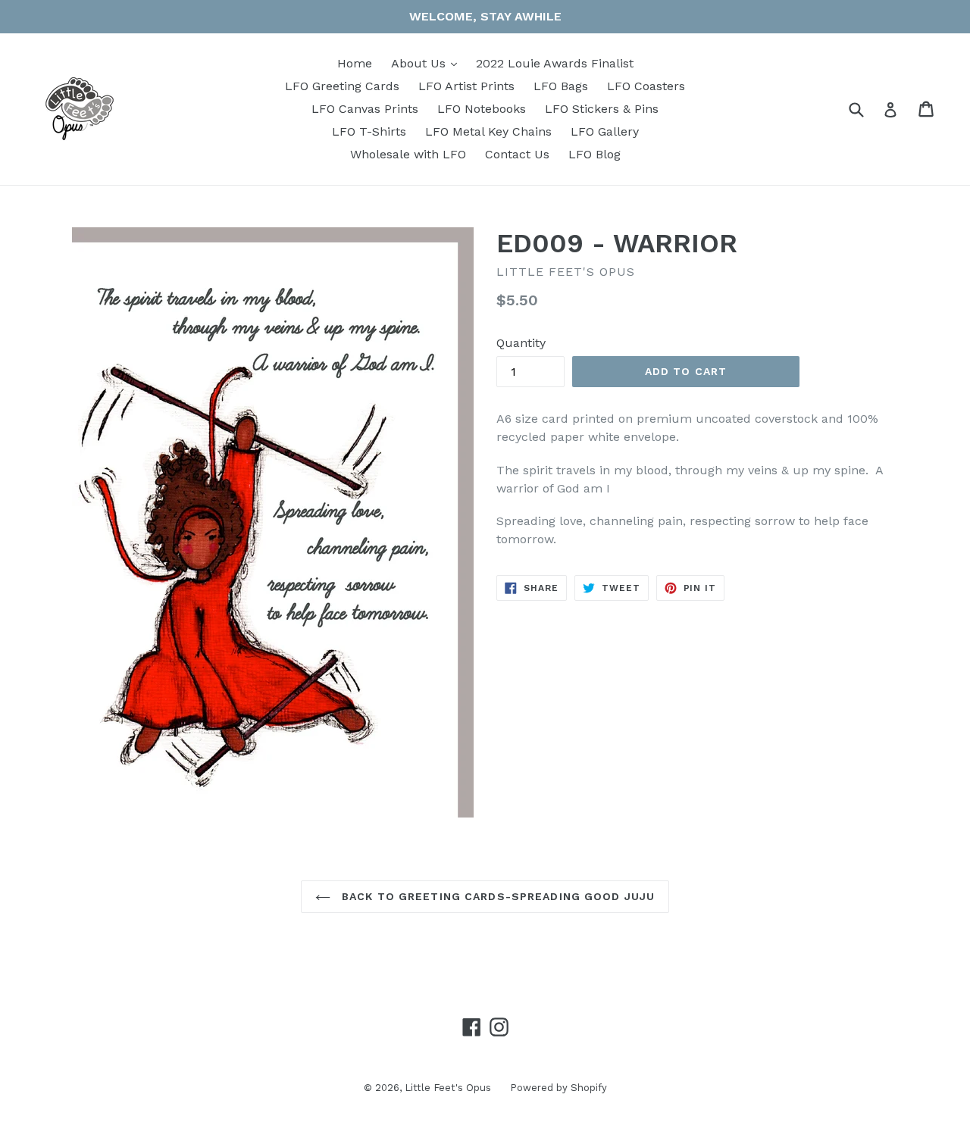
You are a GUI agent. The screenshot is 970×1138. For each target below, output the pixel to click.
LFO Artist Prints (466, 86)
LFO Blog (594, 154)
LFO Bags (561, 86)
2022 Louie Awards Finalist (555, 63)
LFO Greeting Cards (342, 86)
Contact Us (517, 154)
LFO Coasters (646, 86)
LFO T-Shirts (369, 131)
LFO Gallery (605, 131)
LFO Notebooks (481, 109)
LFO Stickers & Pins (602, 109)
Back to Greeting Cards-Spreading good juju (496, 896)
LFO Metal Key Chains (488, 131)
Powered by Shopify (558, 1087)
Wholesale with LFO (408, 154)
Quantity (521, 343)
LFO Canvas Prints (364, 109)
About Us (428, 62)
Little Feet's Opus (448, 1087)
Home (354, 63)
